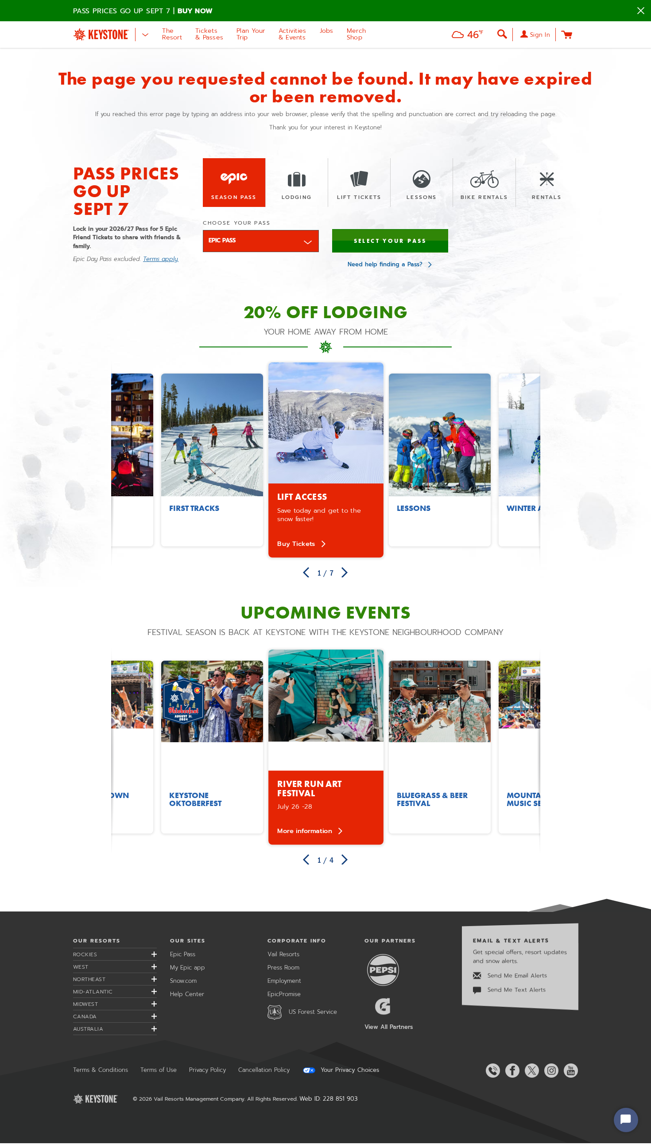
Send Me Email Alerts (516, 975)
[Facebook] (510, 1070)
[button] (465, 35)
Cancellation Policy (264, 1070)
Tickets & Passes (209, 34)
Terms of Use (158, 1070)
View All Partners (388, 1027)
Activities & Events (292, 34)
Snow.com (183, 981)
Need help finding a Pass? (385, 264)
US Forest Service (313, 1012)
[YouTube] (569, 1070)
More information (304, 830)
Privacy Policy (207, 1070)
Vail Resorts (283, 954)
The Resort (172, 34)
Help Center (187, 994)
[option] (326, 459)
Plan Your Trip (250, 34)
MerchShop (356, 34)
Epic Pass (182, 954)
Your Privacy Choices (348, 1070)
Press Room (283, 967)
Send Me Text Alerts (515, 989)
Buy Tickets (296, 543)
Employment (284, 981)
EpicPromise (284, 994)
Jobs (326, 30)
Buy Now (195, 11)
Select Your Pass (390, 241)
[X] (530, 1070)
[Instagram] (549, 1070)
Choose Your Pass (237, 223)
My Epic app (187, 967)
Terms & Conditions (100, 1070)
